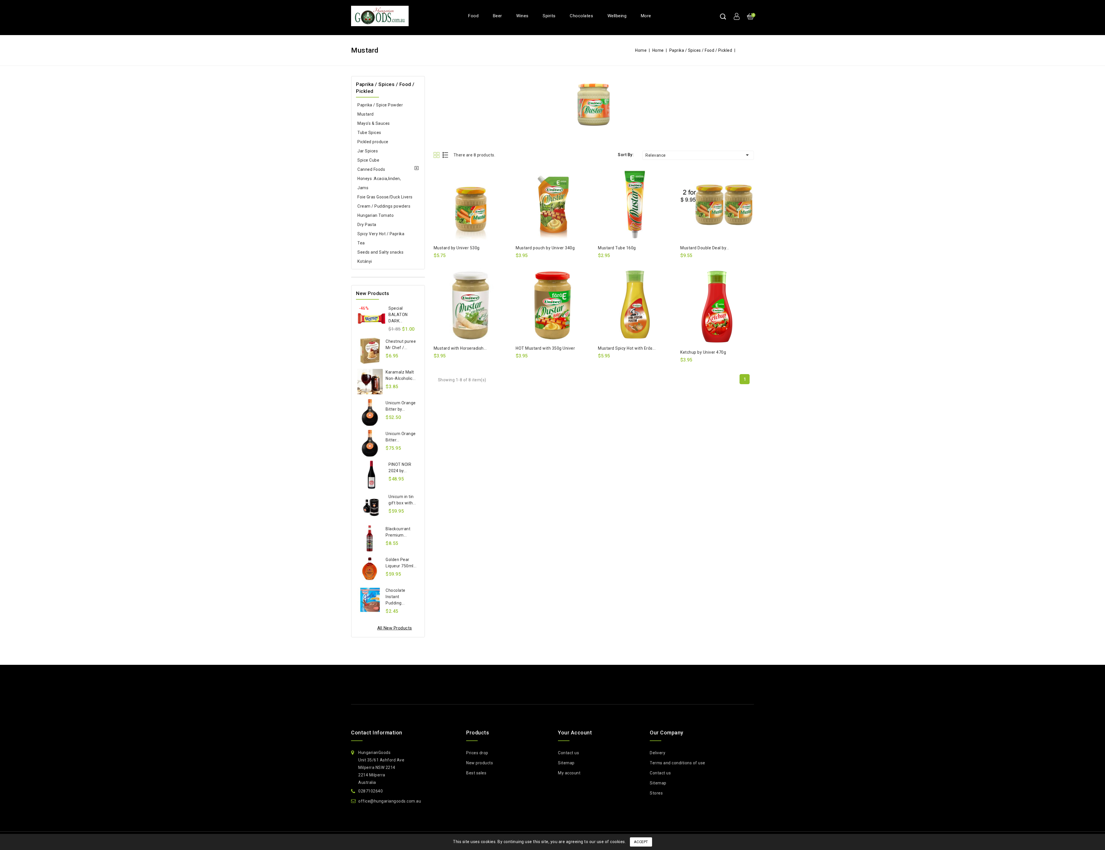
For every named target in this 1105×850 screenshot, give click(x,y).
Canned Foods (371, 169)
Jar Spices (367, 151)
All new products (394, 628)
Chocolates (581, 15)
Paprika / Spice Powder (380, 105)
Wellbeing (617, 15)
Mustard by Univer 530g (457, 248)
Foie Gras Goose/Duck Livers (385, 197)
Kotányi (364, 261)
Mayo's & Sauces (373, 123)
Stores (656, 793)
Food (473, 15)
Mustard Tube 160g (617, 248)
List (445, 154)
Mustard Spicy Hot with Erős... (627, 348)
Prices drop (477, 753)
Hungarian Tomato (375, 215)
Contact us (568, 753)
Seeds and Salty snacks (380, 252)
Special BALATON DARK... (398, 314)
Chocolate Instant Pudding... (395, 596)
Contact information (376, 733)
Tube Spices (369, 132)
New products (479, 763)
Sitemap (566, 763)
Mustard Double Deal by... (704, 248)
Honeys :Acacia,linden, (379, 178)
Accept (641, 842)
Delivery (657, 753)
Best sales (476, 773)
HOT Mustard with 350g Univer (545, 348)
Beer (497, 15)
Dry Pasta (366, 224)
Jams (362, 187)
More (646, 15)
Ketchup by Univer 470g (703, 352)
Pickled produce (372, 141)
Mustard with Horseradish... (460, 348)
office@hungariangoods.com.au (389, 801)
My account (569, 773)
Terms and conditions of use (677, 763)
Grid (437, 154)
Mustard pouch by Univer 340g (545, 248)
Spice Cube (368, 160)
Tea (361, 243)
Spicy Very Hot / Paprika (380, 233)
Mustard (365, 114)
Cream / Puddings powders (383, 206)
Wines (522, 15)
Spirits (549, 15)
